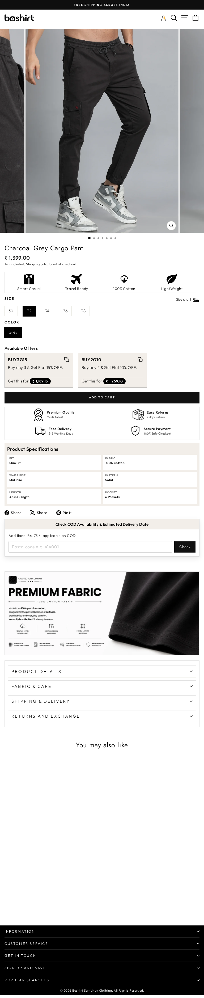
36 (65, 310)
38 (83, 310)
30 (11, 310)
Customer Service (26, 943)
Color (12, 322)
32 (29, 310)
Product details (36, 671)
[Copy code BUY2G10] (140, 359)
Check (184, 546)
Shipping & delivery (40, 701)
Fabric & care (31, 686)
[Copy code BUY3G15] (66, 359)
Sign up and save (25, 968)
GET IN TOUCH (20, 955)
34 (47, 310)
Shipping (33, 264)
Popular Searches (27, 980)
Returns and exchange (45, 716)
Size (98, 298)
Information (20, 931)
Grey (13, 332)
